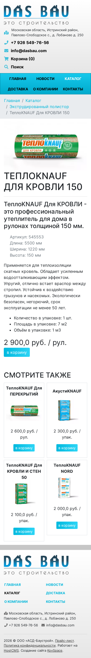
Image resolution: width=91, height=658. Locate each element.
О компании (45, 89)
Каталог (73, 78)
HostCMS (11, 650)
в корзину (17, 352)
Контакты (73, 89)
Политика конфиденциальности (30, 645)
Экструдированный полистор (39, 106)
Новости (45, 78)
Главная (17, 78)
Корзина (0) (22, 58)
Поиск (17, 66)
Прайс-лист (64, 641)
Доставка (18, 89)
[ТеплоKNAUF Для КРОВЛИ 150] (45, 145)
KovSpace (54, 650)
